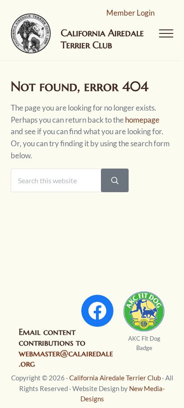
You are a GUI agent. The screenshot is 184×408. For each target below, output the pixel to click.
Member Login (130, 12)
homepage (142, 119)
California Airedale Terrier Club (115, 378)
